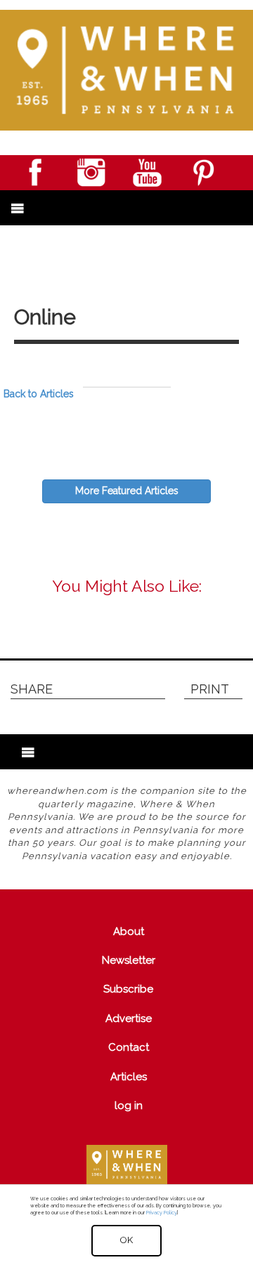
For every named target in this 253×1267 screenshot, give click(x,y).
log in (129, 1105)
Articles (128, 1076)
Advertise (128, 1018)
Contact (128, 1047)
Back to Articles (39, 393)
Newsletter (128, 960)
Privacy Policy (161, 1212)
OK (126, 1240)
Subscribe (128, 989)
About (128, 931)
